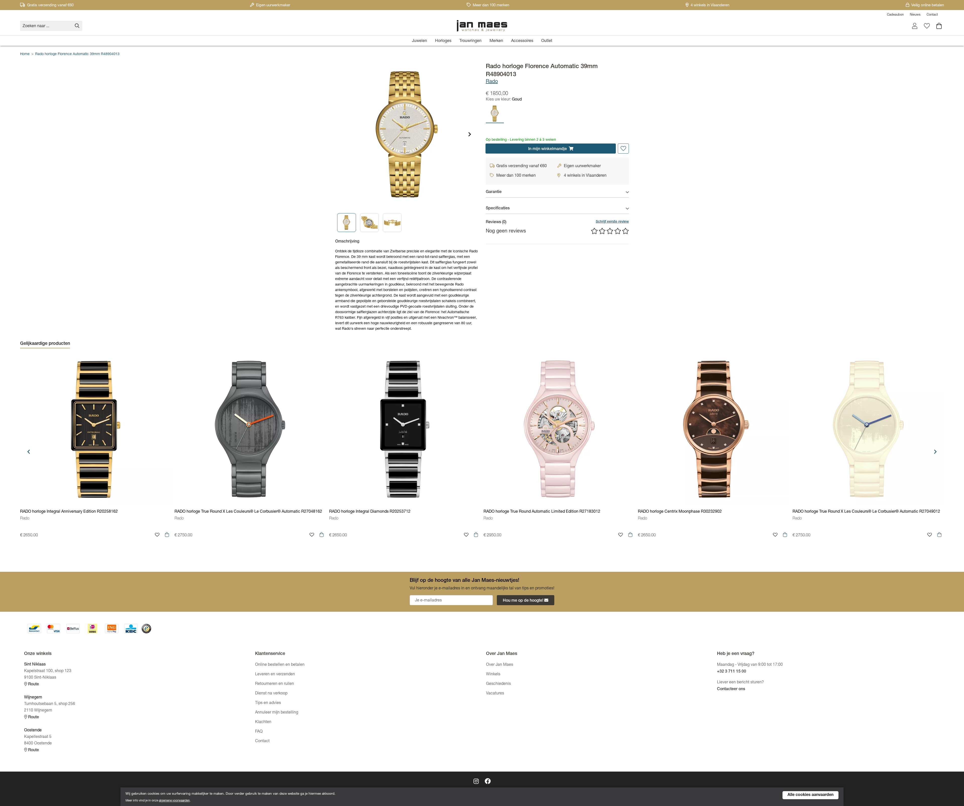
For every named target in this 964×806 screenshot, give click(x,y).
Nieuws (915, 15)
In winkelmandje (547, 149)
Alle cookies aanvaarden (810, 795)
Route (33, 685)
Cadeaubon (895, 15)
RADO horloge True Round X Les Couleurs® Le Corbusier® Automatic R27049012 (866, 512)
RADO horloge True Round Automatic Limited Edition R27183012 (542, 512)
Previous (29, 451)
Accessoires (522, 41)
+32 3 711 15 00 (731, 672)
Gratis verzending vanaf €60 (50, 5)
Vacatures (495, 694)
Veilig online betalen (927, 5)
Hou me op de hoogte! (523, 601)
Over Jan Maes (499, 665)
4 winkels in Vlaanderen (710, 5)
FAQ (259, 732)
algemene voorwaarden (174, 800)
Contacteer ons (731, 689)
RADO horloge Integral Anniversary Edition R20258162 (69, 512)
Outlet (546, 41)
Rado (492, 81)
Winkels (493, 675)
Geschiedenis (498, 684)
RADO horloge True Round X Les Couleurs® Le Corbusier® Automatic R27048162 (248, 512)
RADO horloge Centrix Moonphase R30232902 (680, 512)
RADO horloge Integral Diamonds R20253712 (369, 512)
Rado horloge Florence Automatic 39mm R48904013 (77, 54)
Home (25, 54)
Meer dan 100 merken (491, 5)
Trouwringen (470, 41)
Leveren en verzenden (275, 675)
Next (470, 134)
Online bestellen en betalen (280, 665)
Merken (496, 41)
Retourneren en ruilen (274, 684)
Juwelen (419, 41)
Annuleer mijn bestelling (276, 713)
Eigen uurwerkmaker (273, 5)
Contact (932, 15)
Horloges (443, 41)
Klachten (263, 722)
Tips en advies (268, 703)
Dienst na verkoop (271, 694)
